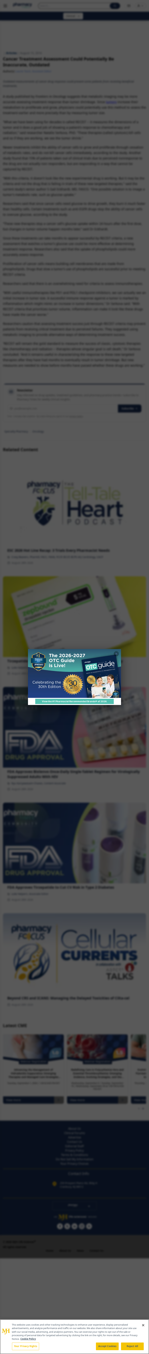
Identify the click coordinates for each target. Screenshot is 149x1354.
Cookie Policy (28, 1339)
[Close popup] (116, 653)
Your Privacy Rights (25, 1346)
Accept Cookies (107, 1346)
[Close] (143, 1325)
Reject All (132, 1346)
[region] (74, 1336)
